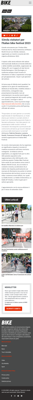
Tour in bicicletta (6, 352)
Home (4, 11)
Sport (3, 367)
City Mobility (5, 363)
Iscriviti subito (13, 309)
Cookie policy (5, 378)
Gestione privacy (6, 381)
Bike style (4, 346)
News (9, 11)
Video (3, 360)
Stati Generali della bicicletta (12, 104)
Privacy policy (5, 375)
